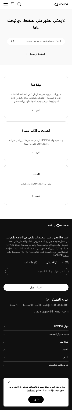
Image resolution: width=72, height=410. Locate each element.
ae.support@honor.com (52, 312)
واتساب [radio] (28, 263)
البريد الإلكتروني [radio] (55, 263)
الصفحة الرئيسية (38, 54)
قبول (36, 399)
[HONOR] (60, 225)
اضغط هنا (31, 390)
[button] (12, 41)
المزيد (38, 110)
